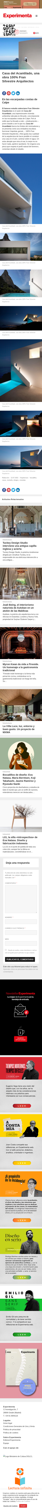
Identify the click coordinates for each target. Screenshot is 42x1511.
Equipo (6, 1443)
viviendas (22, 480)
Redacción (5, 478)
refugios (16, 480)
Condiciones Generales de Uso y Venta (19, 1426)
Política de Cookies (23, 1501)
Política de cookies (10, 1433)
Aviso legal (7, 1423)
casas (4, 480)
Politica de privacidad (11, 1430)
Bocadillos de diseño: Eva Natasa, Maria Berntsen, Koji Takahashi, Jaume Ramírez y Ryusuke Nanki (19, 779)
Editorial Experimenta (11, 1440)
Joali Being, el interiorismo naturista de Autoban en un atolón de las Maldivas (18, 607)
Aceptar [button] (23, 1506)
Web (7, 939)
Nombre (9, 917)
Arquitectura (24, 478)
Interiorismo (7, 540)
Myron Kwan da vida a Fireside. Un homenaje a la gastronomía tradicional (21, 667)
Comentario (11, 883)
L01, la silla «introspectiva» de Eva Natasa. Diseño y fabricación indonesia (20, 840)
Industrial (6, 772)
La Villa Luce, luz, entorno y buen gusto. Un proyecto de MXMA (18, 729)
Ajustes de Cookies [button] (10, 1506)
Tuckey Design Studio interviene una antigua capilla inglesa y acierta (19, 545)
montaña (10, 480)
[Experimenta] (17, 15)
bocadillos (33, 478)
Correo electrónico (15, 928)
